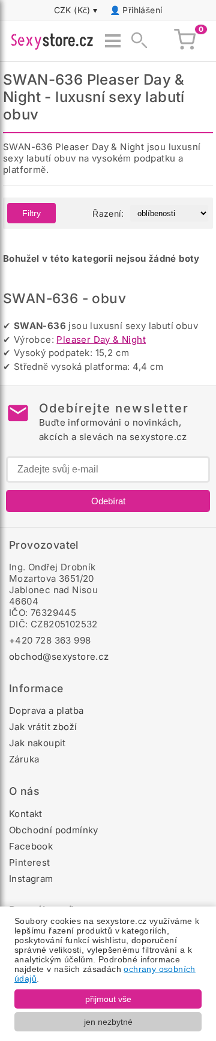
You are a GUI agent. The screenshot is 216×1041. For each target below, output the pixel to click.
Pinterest (29, 862)
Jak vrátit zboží (43, 726)
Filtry (31, 213)
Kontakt (26, 813)
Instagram (31, 878)
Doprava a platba (46, 710)
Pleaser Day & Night (101, 339)
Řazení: (108, 213)
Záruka (24, 759)
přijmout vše (108, 999)
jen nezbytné (108, 1022)
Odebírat (108, 501)
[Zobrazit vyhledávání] (136, 40)
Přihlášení (142, 10)
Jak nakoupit (37, 743)
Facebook (31, 846)
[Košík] (185, 41)
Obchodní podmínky (53, 830)
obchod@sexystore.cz (59, 656)
